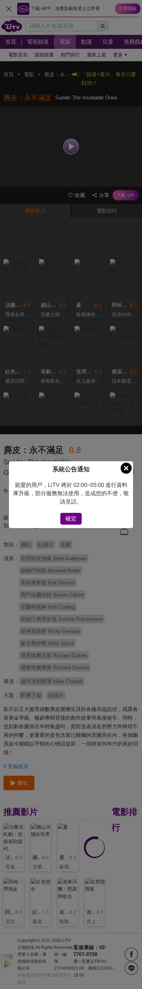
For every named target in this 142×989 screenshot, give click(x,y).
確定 (71, 519)
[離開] (126, 468)
